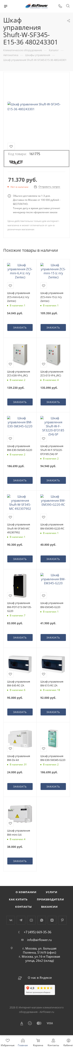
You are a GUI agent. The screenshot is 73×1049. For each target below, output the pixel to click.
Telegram (21, 920)
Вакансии (49, 907)
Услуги (51, 892)
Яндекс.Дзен (52, 920)
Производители (50, 899)
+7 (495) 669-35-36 (37, 932)
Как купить (18, 899)
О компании (26, 892)
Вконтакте (10, 920)
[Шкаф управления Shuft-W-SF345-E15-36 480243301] (36, 107)
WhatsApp (41, 920)
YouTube (31, 920)
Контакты (23, 907)
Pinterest (62, 920)
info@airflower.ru (39, 940)
